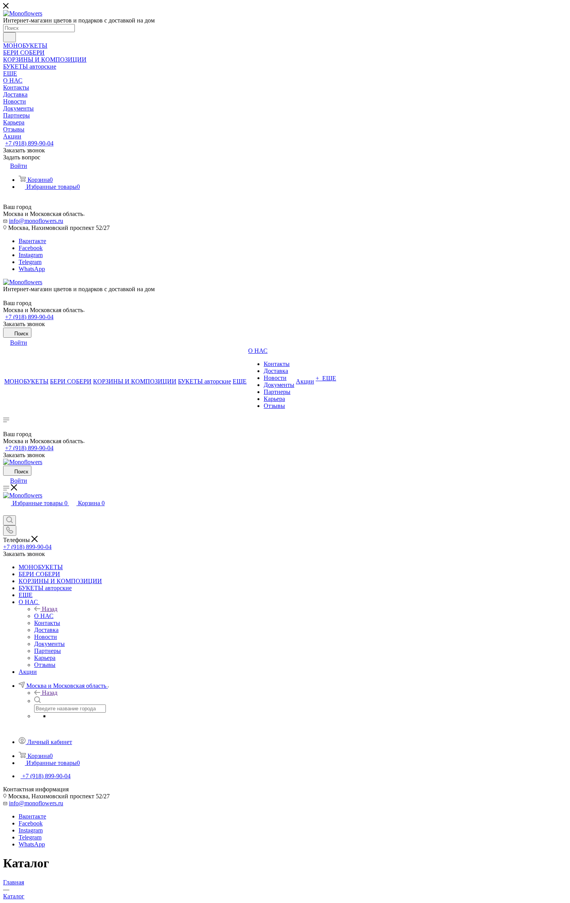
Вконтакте (32, 241)
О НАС (44, 616)
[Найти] (9, 37)
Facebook (31, 248)
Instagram (31, 255)
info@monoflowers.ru (36, 221)
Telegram (30, 262)
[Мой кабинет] (6, 511)
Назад (49, 609)
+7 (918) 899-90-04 (29, 143)
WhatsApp (32, 269)
